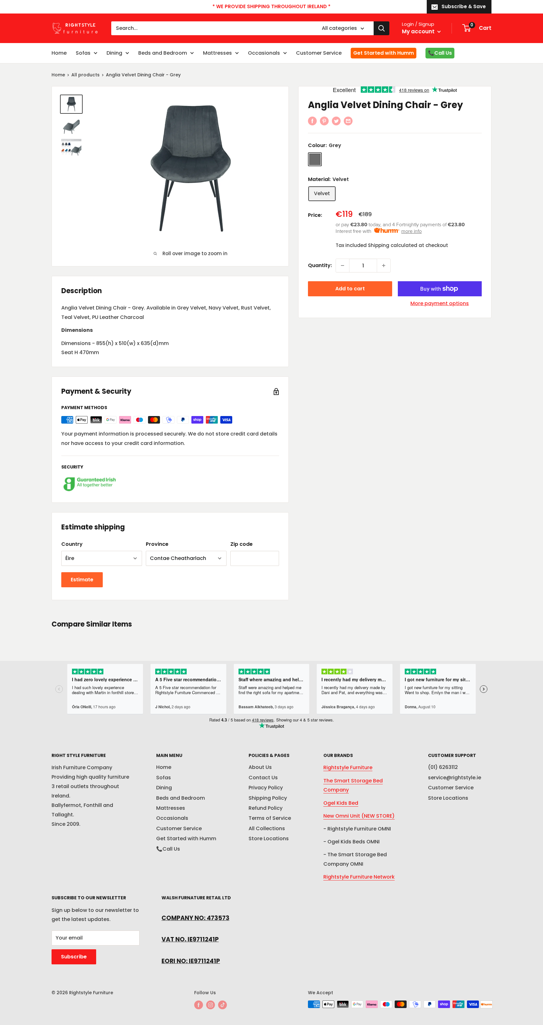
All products (85, 75)
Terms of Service (270, 818)
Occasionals (264, 53)
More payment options (439, 303)
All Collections (267, 828)
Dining (114, 53)
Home (59, 53)
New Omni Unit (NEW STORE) (359, 815)
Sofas (83, 53)
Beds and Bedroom (162, 53)
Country (72, 544)
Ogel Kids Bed (340, 803)
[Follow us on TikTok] (222, 1004)
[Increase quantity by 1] (383, 265)
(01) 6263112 (443, 767)
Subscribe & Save (464, 6)
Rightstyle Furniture (347, 767)
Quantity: (320, 265)
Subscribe (74, 956)
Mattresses (217, 53)
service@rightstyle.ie (454, 777)
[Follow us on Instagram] (210, 1004)
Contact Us (263, 777)
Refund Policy (265, 808)
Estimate (82, 579)
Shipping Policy (268, 798)
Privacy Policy (266, 787)
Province (157, 544)
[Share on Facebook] (312, 120)
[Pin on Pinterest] (324, 120)
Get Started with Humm (383, 53)
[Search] (381, 28)
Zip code (241, 544)
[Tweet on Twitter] (336, 120)
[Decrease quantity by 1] (342, 265)
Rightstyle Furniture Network (359, 876)
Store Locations (269, 838)
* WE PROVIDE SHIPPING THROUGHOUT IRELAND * (271, 6)
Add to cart (350, 288)
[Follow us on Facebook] (198, 1004)
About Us (260, 767)
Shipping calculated (392, 245)
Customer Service (319, 53)
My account (419, 31)
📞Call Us (440, 53)
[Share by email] (348, 120)
